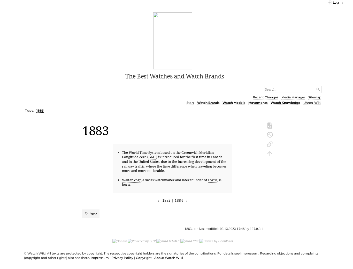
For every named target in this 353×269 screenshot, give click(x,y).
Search (318, 89)
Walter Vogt (131, 180)
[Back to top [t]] (270, 153)
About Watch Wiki (168, 258)
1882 (166, 200)
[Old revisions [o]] (270, 134)
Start (190, 103)
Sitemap (314, 97)
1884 (179, 200)
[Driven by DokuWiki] (216, 241)
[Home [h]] (172, 40)
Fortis (212, 180)
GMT (152, 157)
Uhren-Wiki (312, 103)
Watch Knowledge (285, 103)
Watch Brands (208, 103)
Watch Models (233, 103)
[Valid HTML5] (168, 241)
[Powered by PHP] (142, 241)
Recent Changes (265, 97)
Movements (257, 103)
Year (93, 214)
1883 (40, 110)
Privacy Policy (122, 258)
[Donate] (119, 241)
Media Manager (293, 97)
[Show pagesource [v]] (270, 125)
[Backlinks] (270, 143)
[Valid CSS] (189, 241)
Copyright (144, 258)
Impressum (100, 258)
